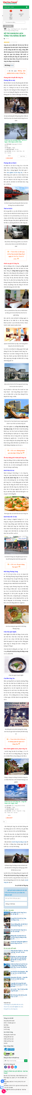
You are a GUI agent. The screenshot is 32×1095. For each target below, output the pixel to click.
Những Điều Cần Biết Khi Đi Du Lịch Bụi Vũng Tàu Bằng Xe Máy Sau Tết (19, 937)
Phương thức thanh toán (10, 1034)
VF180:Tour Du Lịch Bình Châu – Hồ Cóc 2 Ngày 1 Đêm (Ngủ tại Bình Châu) (16, 141)
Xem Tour (22, 156)
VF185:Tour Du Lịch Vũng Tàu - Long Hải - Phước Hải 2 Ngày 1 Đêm (16, 802)
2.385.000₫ (9, 818)
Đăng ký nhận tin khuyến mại (11, 1057)
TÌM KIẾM (8, 26)
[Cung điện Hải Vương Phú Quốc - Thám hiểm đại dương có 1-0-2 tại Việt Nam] (7, 984)
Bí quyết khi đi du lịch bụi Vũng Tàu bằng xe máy (18, 919)
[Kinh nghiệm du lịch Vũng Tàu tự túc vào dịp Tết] (7, 914)
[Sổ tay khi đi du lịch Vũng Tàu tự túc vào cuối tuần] (7, 931)
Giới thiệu (6, 1025)
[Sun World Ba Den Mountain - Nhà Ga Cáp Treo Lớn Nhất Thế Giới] (7, 973)
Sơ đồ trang (7, 1029)
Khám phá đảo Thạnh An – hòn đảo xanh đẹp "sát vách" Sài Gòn (19, 951)
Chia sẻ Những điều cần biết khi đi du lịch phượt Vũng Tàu (19, 924)
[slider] (7, 42)
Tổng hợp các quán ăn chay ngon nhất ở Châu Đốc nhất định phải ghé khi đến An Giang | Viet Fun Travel (19, 959)
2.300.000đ (9, 158)
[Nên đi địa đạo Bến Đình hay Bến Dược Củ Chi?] (7, 996)
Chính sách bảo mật (8, 1039)
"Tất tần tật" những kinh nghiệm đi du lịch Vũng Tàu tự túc (19, 942)
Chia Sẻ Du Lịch (7, 1006)
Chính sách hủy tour (9, 1041)
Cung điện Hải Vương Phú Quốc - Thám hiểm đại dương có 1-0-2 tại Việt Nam (19, 984)
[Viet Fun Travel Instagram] (8, 1067)
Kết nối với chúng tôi (9, 1064)
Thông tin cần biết (8, 1018)
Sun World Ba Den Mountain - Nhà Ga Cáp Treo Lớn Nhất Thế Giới (19, 972)
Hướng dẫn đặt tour (9, 1037)
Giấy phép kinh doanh (9, 1020)
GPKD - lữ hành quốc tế (9, 1023)
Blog (9, 29)
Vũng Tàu (15, 1009)
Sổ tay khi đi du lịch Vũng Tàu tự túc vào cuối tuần (19, 930)
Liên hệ (5, 1043)
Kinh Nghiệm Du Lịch (17, 1006)
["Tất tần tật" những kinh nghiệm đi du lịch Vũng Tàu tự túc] (7, 943)
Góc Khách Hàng (8, 1032)
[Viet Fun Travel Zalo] (15, 1067)
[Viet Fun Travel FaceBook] (5, 1067)
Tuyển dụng (6, 1027)
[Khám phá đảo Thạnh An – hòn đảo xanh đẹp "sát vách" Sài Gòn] (7, 952)
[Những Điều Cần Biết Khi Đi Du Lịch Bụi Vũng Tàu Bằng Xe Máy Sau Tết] (7, 937)
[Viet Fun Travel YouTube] (12, 1067)
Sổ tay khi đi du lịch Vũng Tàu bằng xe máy (15, 29)
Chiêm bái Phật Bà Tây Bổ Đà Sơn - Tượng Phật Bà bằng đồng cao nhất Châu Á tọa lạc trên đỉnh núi (19, 965)
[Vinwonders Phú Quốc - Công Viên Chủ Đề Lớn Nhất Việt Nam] (7, 979)
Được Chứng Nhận (8, 1046)
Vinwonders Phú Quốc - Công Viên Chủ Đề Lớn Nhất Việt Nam (19, 978)
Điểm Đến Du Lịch (18, 1004)
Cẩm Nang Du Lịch (15, 29)
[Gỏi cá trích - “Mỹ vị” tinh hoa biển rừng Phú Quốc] (7, 990)
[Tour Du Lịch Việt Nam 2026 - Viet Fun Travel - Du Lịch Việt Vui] (10, 2)
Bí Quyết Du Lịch (8, 1009)
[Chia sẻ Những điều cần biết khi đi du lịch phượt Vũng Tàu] (7, 925)
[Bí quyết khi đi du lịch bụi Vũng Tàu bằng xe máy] (7, 919)
